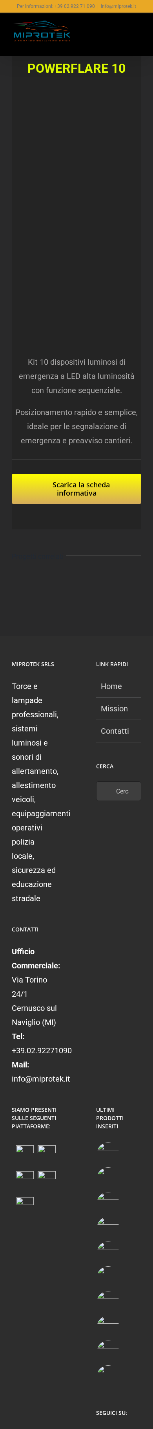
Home (111, 686)
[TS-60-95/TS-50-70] (108, 1203)
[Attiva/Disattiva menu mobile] (138, 28)
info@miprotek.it (118, 6)
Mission (114, 708)
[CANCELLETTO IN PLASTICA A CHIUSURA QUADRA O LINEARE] (108, 1351)
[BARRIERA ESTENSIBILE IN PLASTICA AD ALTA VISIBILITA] (108, 1376)
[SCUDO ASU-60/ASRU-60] (108, 1277)
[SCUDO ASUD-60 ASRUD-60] (108, 1228)
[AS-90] (108, 1327)
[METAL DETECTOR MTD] (108, 1153)
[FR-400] (108, 1178)
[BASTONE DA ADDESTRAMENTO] (108, 1302)
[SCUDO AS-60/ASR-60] (108, 1252)
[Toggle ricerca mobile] (124, 28)
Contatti (115, 731)
